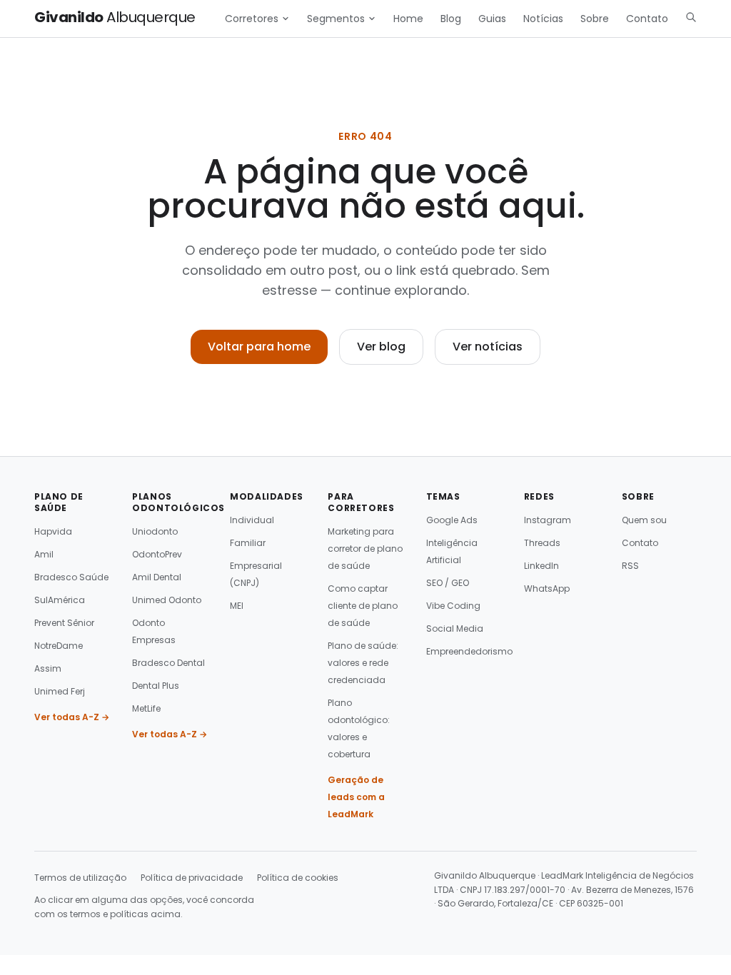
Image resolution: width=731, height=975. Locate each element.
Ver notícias (488, 346)
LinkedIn (541, 566)
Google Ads (452, 520)
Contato (647, 18)
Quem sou (644, 520)
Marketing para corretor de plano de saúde (365, 548)
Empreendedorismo (469, 651)
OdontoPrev (157, 554)
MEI (236, 606)
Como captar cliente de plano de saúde (363, 605)
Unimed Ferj (59, 691)
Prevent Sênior (64, 623)
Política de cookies (297, 878)
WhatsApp (547, 588)
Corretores (251, 18)
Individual (252, 520)
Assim (47, 668)
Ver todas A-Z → (71, 717)
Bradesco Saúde (71, 577)
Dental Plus (155, 686)
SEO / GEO (447, 583)
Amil (44, 554)
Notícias (543, 18)
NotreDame (58, 646)
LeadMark (562, 875)
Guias (492, 18)
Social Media (454, 628)
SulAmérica (59, 600)
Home (408, 18)
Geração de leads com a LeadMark (356, 797)
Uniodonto (155, 531)
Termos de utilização (80, 878)
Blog (450, 18)
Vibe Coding (453, 606)
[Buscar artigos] (691, 17)
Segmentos (336, 18)
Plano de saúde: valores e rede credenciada (363, 663)
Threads (542, 543)
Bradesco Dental (168, 663)
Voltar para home (259, 346)
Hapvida (53, 531)
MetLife (146, 708)
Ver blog (381, 346)
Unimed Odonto (166, 600)
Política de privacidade (192, 878)
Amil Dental (156, 577)
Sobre (594, 18)
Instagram (547, 520)
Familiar (248, 543)
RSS (630, 566)
